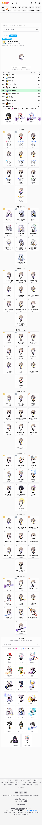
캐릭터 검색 (5, 780)
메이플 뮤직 (13, 7)
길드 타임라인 (21, 787)
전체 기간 (5, 35)
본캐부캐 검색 (13, 780)
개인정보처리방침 (21, 804)
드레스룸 (9, 10)
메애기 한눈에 (5, 7)
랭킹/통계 (24, 7)
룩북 (15, 10)
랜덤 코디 (9, 122)
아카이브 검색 (21, 780)
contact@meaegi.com (21, 799)
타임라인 (36, 785)
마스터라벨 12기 (7, 39)
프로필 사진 (29, 785)
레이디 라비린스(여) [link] (20, 25)
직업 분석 (31, 7)
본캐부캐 (38, 10)
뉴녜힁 (3, 10)
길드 (19, 7)
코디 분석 (38, 7)
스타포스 (24, 10)
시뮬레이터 (31, 10)
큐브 (19, 10)
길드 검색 (29, 780)
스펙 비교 (23, 785)
